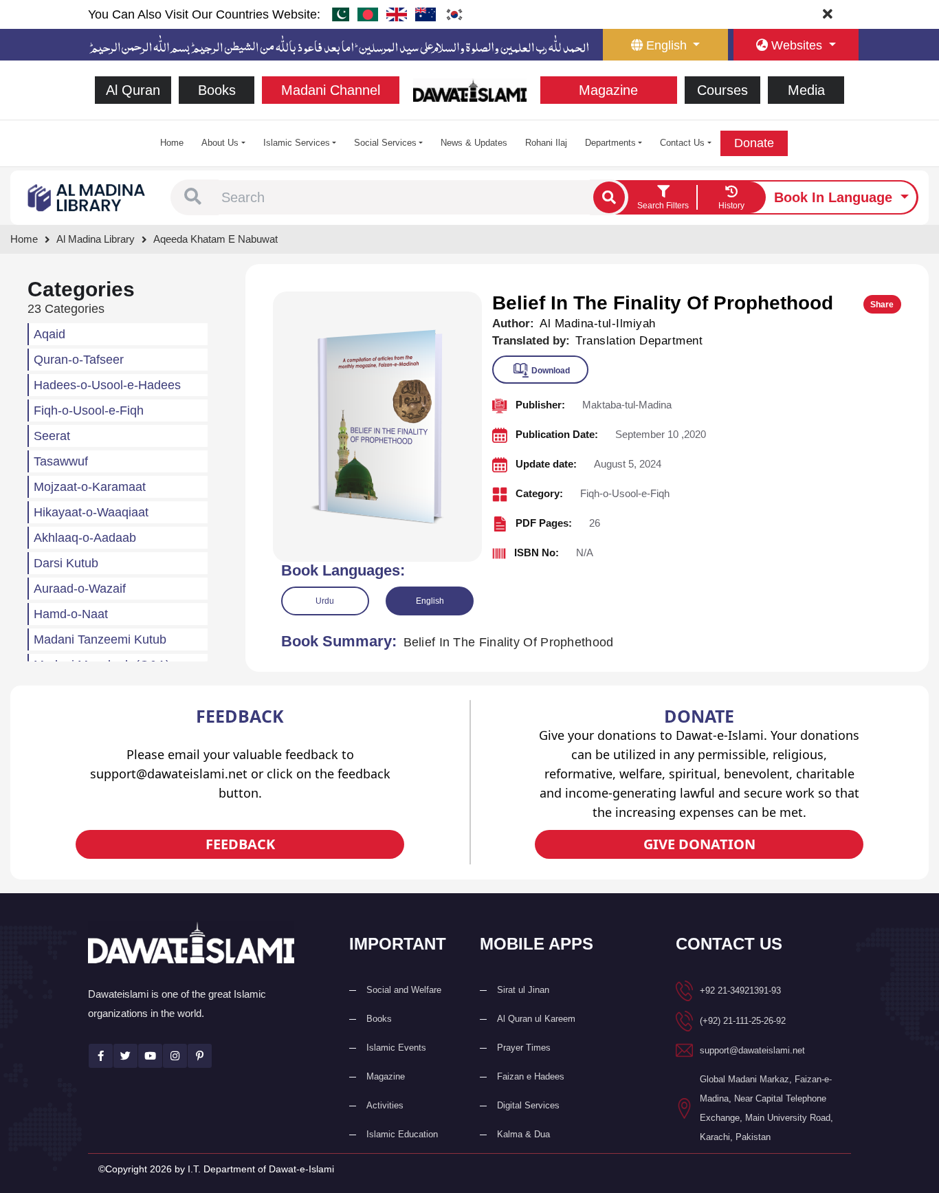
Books (217, 90)
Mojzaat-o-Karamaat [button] (90, 487)
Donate (754, 143)
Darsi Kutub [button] (66, 563)
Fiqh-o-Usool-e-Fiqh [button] (89, 410)
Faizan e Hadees (530, 1076)
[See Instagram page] (175, 1056)
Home (172, 143)
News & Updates (474, 143)
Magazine (608, 90)
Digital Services (528, 1105)
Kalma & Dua (523, 1134)
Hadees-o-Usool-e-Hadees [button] (107, 385)
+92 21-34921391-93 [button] (740, 990)
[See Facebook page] (101, 1056)
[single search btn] (609, 197)
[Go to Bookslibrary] (87, 196)
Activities (385, 1105)
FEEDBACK (240, 844)
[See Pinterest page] (200, 1056)
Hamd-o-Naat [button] (71, 614)
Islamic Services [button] (296, 143)
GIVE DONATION (699, 844)
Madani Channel (330, 90)
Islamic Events (396, 1047)
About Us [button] (220, 143)
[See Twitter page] (125, 1056)
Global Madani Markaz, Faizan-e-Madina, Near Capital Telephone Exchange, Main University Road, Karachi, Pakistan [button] (766, 1108)
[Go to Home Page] (470, 89)
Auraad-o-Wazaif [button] (80, 588)
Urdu (325, 601)
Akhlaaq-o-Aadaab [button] (85, 538)
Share (882, 304)
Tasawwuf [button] (61, 461)
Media (806, 90)
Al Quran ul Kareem (536, 1019)
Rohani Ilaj (546, 143)
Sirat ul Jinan (523, 990)
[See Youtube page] (150, 1056)
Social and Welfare (403, 990)
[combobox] (404, 197)
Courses (722, 90)
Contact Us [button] (682, 143)
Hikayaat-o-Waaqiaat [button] (91, 512)
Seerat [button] (52, 436)
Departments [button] (610, 143)
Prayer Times (524, 1047)
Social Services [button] (385, 143)
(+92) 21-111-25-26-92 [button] (743, 1021)
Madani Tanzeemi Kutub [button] (100, 639)
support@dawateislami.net (752, 1050)
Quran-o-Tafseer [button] (79, 359)
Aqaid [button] (49, 334)
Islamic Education (402, 1134)
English (430, 601)
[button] (192, 197)
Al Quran (133, 90)
